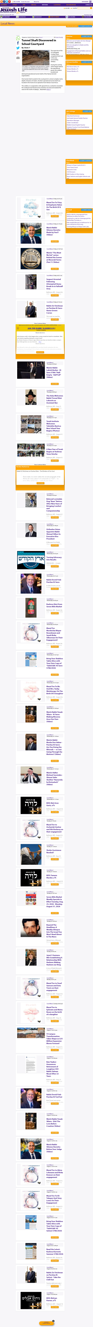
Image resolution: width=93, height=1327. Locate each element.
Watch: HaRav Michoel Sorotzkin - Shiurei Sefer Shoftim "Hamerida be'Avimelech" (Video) (54, 778)
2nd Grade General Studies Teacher (77, 118)
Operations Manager (73, 120)
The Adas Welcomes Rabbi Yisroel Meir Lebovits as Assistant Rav (54, 399)
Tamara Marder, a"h (72, 69)
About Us (36, 1)
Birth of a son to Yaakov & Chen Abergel (79, 41)
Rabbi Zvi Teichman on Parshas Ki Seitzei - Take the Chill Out (54, 1276)
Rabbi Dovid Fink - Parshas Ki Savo (54, 580)
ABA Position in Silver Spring (75, 174)
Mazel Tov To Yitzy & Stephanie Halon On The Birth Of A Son (54, 206)
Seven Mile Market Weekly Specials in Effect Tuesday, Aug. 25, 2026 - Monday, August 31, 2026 (54, 902)
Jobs (24, 4)
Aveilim (89, 62)
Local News (8, 23)
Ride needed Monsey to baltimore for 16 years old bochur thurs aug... (79, 223)
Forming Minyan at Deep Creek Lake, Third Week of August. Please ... (78, 227)
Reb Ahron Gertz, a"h (73, 67)
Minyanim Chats (72, 169)
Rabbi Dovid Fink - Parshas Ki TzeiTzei (54, 1095)
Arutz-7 (41, 37)
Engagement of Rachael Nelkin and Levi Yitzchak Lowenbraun (79, 52)
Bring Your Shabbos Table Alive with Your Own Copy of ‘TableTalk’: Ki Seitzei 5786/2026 (54, 1226)
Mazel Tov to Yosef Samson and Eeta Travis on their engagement (54, 986)
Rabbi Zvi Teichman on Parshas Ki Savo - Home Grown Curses (54, 309)
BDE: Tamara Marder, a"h (51, 876)
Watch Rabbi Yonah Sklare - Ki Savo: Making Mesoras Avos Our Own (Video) (54, 717)
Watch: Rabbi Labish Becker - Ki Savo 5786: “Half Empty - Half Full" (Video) (53, 372)
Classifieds (57, 4)
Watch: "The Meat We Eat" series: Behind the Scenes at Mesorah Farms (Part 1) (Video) (54, 257)
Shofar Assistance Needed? (53, 851)
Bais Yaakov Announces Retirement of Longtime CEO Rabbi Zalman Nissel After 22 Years (52, 1069)
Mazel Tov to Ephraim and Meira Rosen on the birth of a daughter (54, 1010)
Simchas (33, 4)
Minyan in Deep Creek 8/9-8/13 (76, 165)
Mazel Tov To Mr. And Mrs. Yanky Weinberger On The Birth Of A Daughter (54, 690)
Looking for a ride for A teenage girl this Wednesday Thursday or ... (79, 219)
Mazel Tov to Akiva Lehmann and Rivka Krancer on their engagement (54, 1173)
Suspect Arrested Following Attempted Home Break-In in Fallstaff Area (54, 284)
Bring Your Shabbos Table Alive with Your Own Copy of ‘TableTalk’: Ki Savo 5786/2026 (54, 663)
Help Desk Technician (73, 116)
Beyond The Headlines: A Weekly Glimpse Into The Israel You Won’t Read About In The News (54, 931)
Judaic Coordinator (72, 122)
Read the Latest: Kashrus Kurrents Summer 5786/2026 (54, 1251)
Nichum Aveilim (71, 4)
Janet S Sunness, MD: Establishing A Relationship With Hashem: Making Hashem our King (54, 960)
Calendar (4, 4)
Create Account (25, 1)
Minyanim (45, 4)
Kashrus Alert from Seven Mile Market (54, 605)
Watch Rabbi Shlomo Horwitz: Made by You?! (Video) (53, 231)
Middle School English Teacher (76, 125)
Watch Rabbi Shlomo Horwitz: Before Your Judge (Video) (54, 1148)
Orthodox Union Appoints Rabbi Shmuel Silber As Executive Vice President (53, 534)
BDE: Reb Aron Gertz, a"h (52, 804)
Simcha (89, 36)
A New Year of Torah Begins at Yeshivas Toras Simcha (54, 451)
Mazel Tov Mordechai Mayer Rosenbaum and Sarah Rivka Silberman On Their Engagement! (54, 634)
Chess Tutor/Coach (72, 167)
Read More (55, 216)
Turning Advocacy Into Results (54, 558)
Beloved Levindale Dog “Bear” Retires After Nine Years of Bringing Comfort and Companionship (54, 505)
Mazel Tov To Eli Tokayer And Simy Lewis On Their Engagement (54, 1199)
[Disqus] (40, 125)
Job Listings (70, 111)
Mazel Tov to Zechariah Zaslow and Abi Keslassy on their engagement (54, 828)
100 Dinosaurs (71, 172)
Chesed (15, 4)
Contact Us (88, 4)
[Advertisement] (49, 98)
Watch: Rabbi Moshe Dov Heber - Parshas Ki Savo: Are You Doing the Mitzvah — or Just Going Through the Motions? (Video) (54, 747)
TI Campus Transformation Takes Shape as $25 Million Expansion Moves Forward (54, 1038)
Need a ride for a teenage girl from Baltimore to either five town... (77, 215)
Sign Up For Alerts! (72, 26)
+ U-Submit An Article (85, 26)
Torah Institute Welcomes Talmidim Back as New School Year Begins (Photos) (53, 426)
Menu (86, 1)
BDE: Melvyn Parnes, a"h (51, 1299)
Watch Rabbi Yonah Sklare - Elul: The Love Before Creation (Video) (54, 1122)
